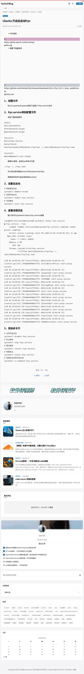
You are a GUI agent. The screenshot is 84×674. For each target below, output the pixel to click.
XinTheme (60, 669)
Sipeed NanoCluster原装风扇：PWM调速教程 (21, 558)
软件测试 (56, 622)
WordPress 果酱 (70, 669)
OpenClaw (39, 611)
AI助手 (13, 607)
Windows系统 (36, 615)
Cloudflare (19, 442)
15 (53, 649)
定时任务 (42, 619)
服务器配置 (7, 622)
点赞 (38, 375)
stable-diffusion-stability (69, 611)
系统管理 (28, 622)
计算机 (17, 12)
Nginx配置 (23, 611)
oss (56, 611)
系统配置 (35, 622)
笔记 (11, 12)
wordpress (47, 615)
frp (42, 370)
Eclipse (43, 607)
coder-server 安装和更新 (25, 479)
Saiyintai (18, 403)
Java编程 (62, 607)
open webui (49, 611)
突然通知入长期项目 (12, 561)
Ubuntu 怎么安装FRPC (24, 430)
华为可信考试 (21, 619)
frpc (46, 370)
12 (19, 649)
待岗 (63, 619)
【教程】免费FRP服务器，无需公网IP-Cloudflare (35, 446)
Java (55, 607)
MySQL (75, 607)
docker (26, 607)
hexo (50, 607)
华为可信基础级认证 (9, 619)
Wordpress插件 (58, 615)
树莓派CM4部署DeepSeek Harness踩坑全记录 (21, 547)
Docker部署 (35, 607)
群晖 (42, 622)
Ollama (31, 611)
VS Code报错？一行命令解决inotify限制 (31, 461)
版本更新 (21, 622)
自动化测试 (49, 622)
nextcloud (7, 611)
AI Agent (6, 607)
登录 (80, 3)
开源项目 (56, 619)
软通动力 (64, 622)
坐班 (36, 619)
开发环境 (49, 619)
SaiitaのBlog (7, 4)
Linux (69, 607)
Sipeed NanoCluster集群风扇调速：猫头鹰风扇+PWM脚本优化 (26, 554)
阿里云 (71, 622)
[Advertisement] (42, 66)
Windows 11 (26, 615)
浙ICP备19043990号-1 (40, 669)
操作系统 (25, 12)
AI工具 (19, 607)
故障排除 (69, 619)
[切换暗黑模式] (69, 4)
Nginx (16, 611)
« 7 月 (5, 657)
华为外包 (29, 619)
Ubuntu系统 (15, 615)
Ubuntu (33, 12)
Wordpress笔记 (70, 615)
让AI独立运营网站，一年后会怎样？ (17, 565)
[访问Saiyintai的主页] (42, 528)
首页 (5, 12)
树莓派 (14, 622)
